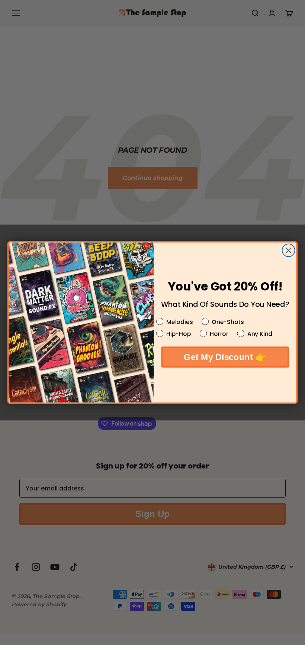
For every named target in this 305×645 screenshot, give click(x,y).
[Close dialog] (288, 250)
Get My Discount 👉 (225, 357)
